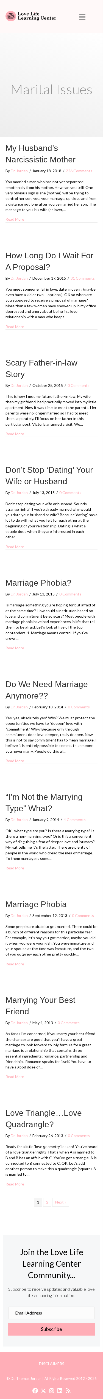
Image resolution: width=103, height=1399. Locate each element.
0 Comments (79, 385)
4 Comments (75, 819)
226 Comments (79, 170)
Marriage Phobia (36, 904)
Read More (14, 219)
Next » (60, 1202)
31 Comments (83, 278)
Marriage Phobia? (38, 582)
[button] (51, 1329)
